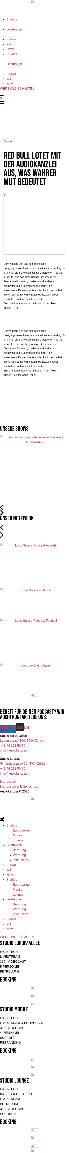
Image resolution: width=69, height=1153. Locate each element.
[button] (1, 506)
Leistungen (14, 29)
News (10, 49)
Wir (8, 44)
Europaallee (21, 830)
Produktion (20, 860)
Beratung (20, 850)
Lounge (18, 840)
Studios (11, 19)
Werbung (19, 855)
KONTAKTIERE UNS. (29, 717)
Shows (11, 39)
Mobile (17, 835)
